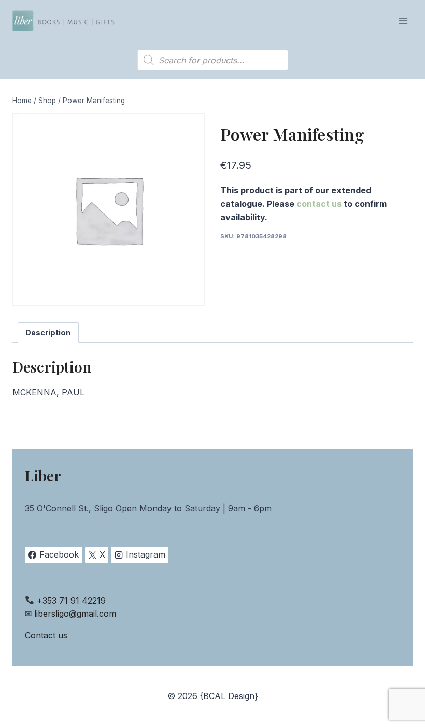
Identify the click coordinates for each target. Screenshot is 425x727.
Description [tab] (47, 332)
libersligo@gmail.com (75, 613)
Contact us (46, 635)
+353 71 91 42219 (71, 600)
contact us (319, 203)
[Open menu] (403, 20)
